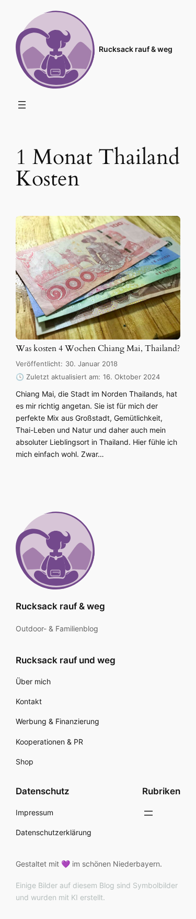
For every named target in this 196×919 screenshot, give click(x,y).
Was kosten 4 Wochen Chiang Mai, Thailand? (98, 349)
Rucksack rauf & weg (135, 49)
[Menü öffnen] (22, 105)
